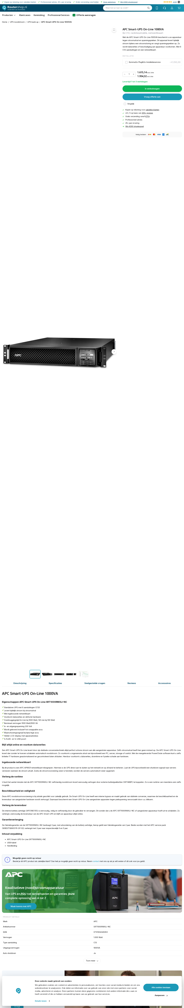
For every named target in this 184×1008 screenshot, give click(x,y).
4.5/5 (175, 2)
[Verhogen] (133, 74)
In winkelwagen (152, 88)
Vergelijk (130, 104)
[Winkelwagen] (179, 8)
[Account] (172, 8)
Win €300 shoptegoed (128, 2)
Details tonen (41, 1001)
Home (4, 22)
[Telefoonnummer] (157, 8)
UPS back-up (33, 22)
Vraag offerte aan (152, 97)
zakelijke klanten (152, 110)
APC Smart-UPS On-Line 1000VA (56, 22)
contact (96, 861)
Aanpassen (159, 995)
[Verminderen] (125, 74)
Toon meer (90, 961)
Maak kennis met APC (21, 906)
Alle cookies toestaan (161, 987)
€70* (96, 2)
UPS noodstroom (17, 22)
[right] (114, 351)
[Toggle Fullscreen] (114, 29)
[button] (152, 62)
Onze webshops (109, 2)
